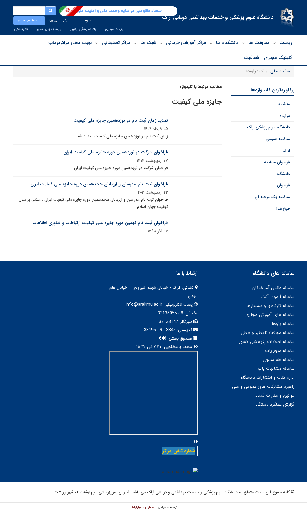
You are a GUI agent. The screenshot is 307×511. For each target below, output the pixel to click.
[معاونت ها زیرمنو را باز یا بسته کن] (243, 43)
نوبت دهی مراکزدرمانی (69, 42)
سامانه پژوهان (281, 323)
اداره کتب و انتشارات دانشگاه (267, 377)
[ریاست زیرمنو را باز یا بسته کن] (274, 43)
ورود (88, 20)
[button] (29, 20)
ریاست (285, 42)
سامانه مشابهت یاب (276, 368)
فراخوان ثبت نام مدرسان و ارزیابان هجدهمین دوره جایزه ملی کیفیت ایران (99, 184)
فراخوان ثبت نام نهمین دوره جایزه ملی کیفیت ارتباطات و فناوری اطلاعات (100, 222)
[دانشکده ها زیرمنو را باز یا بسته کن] (211, 43)
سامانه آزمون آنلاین (276, 296)
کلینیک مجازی (278, 57)
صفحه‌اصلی (280, 71)
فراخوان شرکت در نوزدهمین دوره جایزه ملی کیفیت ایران (116, 152)
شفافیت (251, 57)
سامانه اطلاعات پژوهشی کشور (266, 341)
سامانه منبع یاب (279, 350)
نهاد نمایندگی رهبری (83, 29)
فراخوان (283, 185)
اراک (286, 150)
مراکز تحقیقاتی (116, 42)
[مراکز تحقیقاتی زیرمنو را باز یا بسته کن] (97, 43)
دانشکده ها (227, 42)
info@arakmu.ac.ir (144, 304)
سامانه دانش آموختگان (273, 287)
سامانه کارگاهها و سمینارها (270, 305)
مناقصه (284, 104)
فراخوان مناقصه (277, 162)
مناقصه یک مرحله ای (272, 197)
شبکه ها (148, 42)
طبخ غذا (283, 208)
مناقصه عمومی (278, 139)
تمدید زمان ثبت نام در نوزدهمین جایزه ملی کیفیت (120, 120)
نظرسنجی (21, 29)
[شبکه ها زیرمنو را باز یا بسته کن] (135, 43)
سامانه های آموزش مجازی (269, 314)
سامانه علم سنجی (278, 359)
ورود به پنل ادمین (48, 29)
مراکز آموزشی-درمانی (186, 42)
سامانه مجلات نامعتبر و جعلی (267, 332)
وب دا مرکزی (114, 29)
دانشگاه (283, 174)
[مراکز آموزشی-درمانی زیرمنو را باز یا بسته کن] (161, 43)
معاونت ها (259, 42)
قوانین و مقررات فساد (274, 395)
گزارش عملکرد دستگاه (274, 404)
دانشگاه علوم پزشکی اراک (268, 127)
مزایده (285, 115)
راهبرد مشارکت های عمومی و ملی (263, 386)
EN (64, 20)
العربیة (53, 20)
